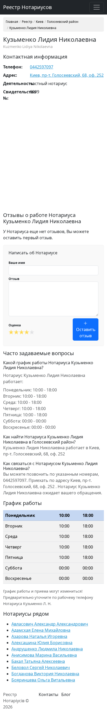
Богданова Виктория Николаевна (45, 674)
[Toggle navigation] (96, 7)
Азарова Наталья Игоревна (39, 636)
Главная (12, 22)
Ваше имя (17, 263)
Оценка (15, 325)
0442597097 (41, 67)
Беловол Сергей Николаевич (40, 667)
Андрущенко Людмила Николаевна (47, 649)
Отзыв (14, 279)
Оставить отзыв (86, 333)
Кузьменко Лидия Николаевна (32, 28)
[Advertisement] (53, 158)
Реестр (27, 22)
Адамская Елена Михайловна (40, 630)
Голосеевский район (62, 22)
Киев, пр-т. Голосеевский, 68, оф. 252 (67, 75)
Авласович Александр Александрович (49, 624)
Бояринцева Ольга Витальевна (43, 680)
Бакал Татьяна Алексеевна (38, 661)
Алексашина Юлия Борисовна (41, 642)
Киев (39, 22)
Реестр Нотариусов (27, 7)
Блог (66, 694)
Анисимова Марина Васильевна (44, 655)
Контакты (48, 694)
